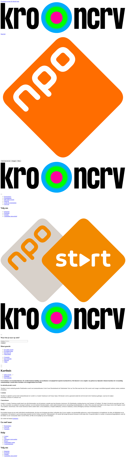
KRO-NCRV (7, 374)
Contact (6, 436)
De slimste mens (8, 351)
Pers (5, 438)
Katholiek (6, 376)
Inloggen (14, 161)
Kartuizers (15, 418)
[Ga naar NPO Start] (63, 301)
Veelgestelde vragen (9, 442)
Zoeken (3, 341)
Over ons (6, 427)
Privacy (6, 441)
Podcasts (6, 360)
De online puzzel (8, 349)
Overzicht (6, 357)
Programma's (7, 426)
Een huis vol (7, 352)
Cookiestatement (8, 444)
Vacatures (6, 429)
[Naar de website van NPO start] (63, 159)
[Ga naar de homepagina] (63, 32)
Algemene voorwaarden (10, 439)
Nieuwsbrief (7, 354)
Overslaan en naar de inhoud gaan (10, 1)
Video (5, 362)
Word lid (3, 34)
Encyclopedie (7, 358)
